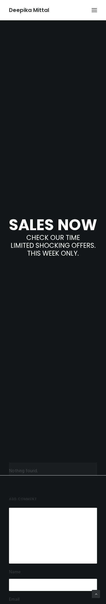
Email (14, 599)
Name (15, 572)
